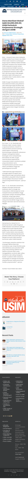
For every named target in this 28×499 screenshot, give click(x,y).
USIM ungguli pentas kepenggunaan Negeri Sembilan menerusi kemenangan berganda (15, 349)
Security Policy (20, 471)
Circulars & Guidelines (6, 431)
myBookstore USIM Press (7, 401)
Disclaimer (6, 471)
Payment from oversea (7, 398)
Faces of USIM (20, 394)
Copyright (14, 472)
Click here (18, 454)
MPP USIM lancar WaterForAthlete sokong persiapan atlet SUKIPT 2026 (15, 355)
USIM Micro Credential (19, 382)
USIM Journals (7, 437)
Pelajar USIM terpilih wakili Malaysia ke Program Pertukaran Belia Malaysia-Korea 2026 (15, 341)
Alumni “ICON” (20, 396)
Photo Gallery (7, 441)
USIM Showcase (19, 388)
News (11, 35)
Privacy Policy (13, 471)
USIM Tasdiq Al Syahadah (7, 409)
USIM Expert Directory (19, 385)
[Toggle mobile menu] (25, 13)
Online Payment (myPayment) (7, 394)
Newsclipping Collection (7, 434)
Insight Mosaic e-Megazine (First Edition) (15, 321)
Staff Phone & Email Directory (20, 400)
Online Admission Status (6, 389)
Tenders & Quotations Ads (6, 405)
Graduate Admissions (6, 385)
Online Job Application (6, 382)
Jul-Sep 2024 (9, 327)
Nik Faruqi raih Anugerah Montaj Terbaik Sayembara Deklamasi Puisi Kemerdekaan (15, 362)
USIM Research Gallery (20, 392)
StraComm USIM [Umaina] (10, 32)
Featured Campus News (18, 34)
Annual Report (7, 428)
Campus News (9, 34)
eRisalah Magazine (6, 426)
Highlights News (6, 35)
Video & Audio (7, 439)
